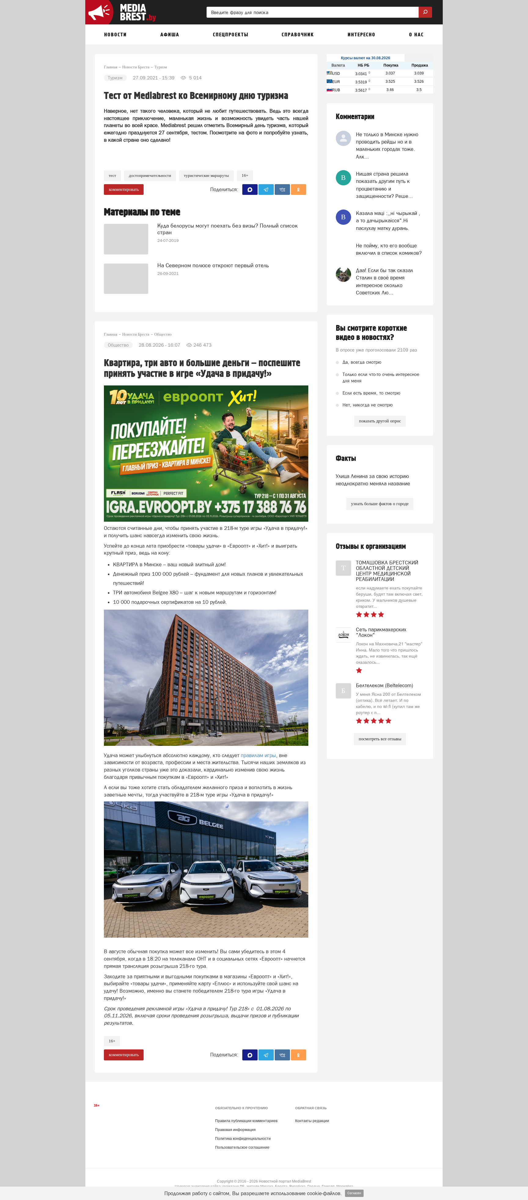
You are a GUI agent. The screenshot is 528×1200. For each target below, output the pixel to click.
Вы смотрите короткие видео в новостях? (371, 333)
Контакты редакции (312, 1121)
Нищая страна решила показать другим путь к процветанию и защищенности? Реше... (384, 185)
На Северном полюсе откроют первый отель (213, 265)
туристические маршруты (206, 175)
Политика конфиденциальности (243, 1138)
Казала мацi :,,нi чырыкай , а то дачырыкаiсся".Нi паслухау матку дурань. (388, 220)
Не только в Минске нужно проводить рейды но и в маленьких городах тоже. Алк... (387, 145)
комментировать (124, 189)
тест (112, 175)
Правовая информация (235, 1130)
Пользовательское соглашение (242, 1147)
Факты (346, 458)
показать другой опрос (380, 421)
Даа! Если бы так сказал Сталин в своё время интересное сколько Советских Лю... (384, 281)
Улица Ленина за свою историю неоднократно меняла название (373, 480)
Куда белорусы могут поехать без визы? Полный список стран (227, 228)
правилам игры (258, 755)
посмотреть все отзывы (380, 739)
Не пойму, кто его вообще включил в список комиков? (389, 249)
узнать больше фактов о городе (380, 504)
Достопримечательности (150, 175)
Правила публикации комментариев (246, 1121)
